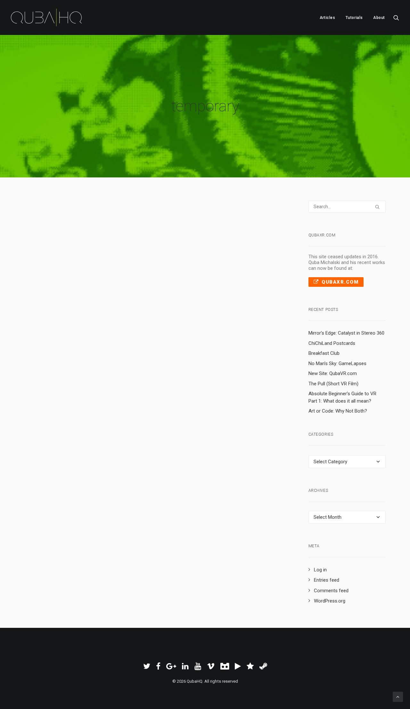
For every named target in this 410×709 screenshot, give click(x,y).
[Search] (347, 207)
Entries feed (326, 580)
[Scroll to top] (398, 696)
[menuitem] (327, 17)
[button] (396, 17)
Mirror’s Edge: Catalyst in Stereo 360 (346, 333)
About (379, 17)
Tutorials (354, 17)
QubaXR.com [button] (340, 282)
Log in (320, 570)
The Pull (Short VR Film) (333, 384)
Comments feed (331, 591)
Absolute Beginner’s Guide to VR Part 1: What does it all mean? (342, 397)
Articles (327, 17)
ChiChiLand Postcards (331, 343)
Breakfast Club (324, 353)
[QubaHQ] (46, 17)
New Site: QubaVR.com (332, 373)
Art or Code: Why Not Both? (337, 411)
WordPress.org (329, 601)
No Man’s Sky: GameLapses (337, 363)
